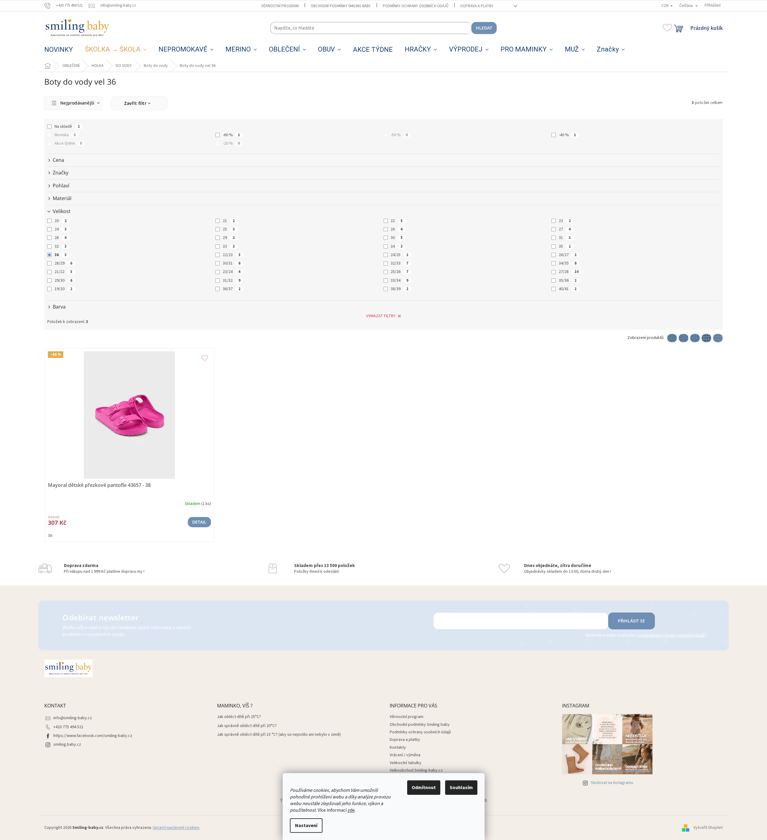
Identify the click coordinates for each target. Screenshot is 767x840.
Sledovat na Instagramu (612, 783)
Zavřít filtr (135, 103)
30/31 (231, 263)
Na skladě (67, 127)
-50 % (399, 135)
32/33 (399, 263)
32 (61, 246)
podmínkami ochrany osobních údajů (672, 635)
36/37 (231, 289)
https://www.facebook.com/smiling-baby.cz (92, 736)
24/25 (399, 255)
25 (229, 229)
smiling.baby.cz (67, 744)
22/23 (231, 255)
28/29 (63, 263)
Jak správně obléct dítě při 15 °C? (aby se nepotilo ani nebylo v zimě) (279, 735)
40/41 (568, 289)
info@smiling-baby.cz (72, 718)
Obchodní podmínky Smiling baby (341, 6)
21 (229, 221)
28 (61, 238)
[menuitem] (58, 50)
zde (351, 810)
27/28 (569, 272)
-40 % (567, 135)
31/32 (231, 280)
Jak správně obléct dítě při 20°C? (247, 726)
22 (397, 221)
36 (61, 255)
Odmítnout (424, 787)
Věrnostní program (280, 6)
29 (229, 238)
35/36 (568, 280)
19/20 (63, 289)
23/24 (231, 272)
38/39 (399, 289)
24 (61, 229)
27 (565, 229)
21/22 (63, 272)
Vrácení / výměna (405, 755)
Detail (199, 522)
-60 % (231, 135)
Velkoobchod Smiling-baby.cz (416, 770)
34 (397, 246)
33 (229, 246)
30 (397, 238)
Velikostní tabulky (405, 763)
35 (565, 246)
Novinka (65, 135)
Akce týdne (68, 143)
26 (397, 229)
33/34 (399, 280)
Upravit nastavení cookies (176, 828)
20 (61, 221)
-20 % (231, 143)
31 (565, 238)
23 (565, 221)
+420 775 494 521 (68, 727)
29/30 (63, 280)
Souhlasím (461, 787)
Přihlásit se (631, 621)
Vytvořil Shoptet (708, 828)
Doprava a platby (477, 6)
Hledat (484, 28)
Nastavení (306, 825)
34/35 (568, 263)
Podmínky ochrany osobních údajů (415, 6)
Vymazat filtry (380, 316)
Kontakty (398, 747)
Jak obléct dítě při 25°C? (239, 717)
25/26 (399, 272)
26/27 (568, 255)
